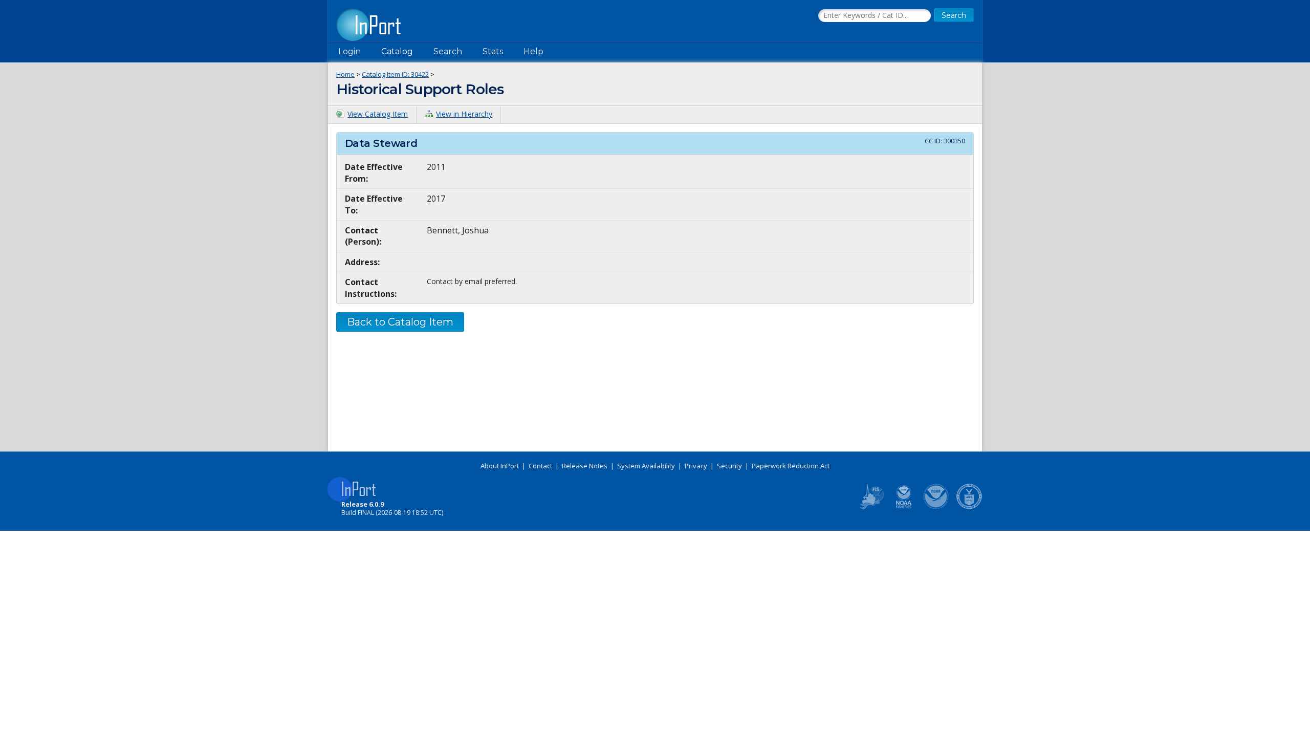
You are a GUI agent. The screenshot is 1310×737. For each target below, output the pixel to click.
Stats (493, 51)
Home (345, 74)
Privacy (696, 465)
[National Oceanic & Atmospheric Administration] (936, 507)
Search (447, 51)
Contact (540, 465)
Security (729, 465)
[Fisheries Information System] (871, 507)
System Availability (646, 465)
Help (533, 51)
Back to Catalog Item (400, 322)
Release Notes (584, 465)
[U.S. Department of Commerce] (969, 507)
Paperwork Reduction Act (790, 465)
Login (349, 51)
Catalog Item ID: (395, 74)
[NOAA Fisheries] (903, 507)
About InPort (500, 465)
